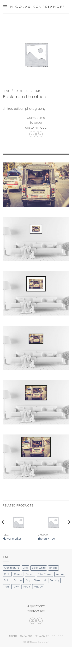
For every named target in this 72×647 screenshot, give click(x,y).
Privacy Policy (45, 636)
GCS (60, 636)
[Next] (69, 529)
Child (7, 574)
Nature (59, 574)
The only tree (46, 539)
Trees (26, 586)
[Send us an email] (32, 134)
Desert (30, 574)
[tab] (36, 156)
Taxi (6, 586)
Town (15, 586)
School (18, 580)
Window (38, 586)
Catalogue (22, 91)
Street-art (40, 580)
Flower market (12, 539)
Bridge (53, 567)
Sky (28, 580)
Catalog (26, 636)
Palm (7, 580)
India (37, 91)
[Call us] (39, 134)
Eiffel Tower (45, 574)
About (13, 636)
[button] (5, 6)
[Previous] (3, 529)
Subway (55, 580)
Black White (38, 567)
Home (6, 91)
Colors (18, 574)
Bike (25, 567)
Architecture (11, 567)
